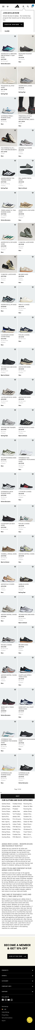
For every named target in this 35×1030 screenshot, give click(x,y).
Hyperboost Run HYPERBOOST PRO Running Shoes (27, 459)
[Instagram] (6, 999)
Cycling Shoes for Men (6, 837)
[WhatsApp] (12, 999)
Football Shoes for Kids (17, 829)
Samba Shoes (6, 804)
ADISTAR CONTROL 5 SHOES (26, 554)
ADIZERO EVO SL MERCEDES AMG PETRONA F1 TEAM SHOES (9, 55)
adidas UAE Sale (17, 816)
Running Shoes (28, 809)
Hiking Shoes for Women (6, 832)
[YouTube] (9, 999)
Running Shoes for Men (28, 804)
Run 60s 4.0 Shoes (24, 335)
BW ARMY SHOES (23, 274)
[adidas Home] (17, 6)
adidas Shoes (28, 811)
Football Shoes (17, 804)
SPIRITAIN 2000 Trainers (8, 427)
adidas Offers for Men (17, 822)
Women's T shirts (28, 837)
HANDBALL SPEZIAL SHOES (9, 554)
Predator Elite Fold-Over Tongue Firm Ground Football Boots (26, 117)
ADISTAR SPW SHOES (25, 367)
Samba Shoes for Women (6, 814)
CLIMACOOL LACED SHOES (26, 242)
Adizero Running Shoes (28, 814)
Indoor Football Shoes (17, 824)
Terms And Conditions (7, 1017)
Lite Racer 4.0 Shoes (25, 491)
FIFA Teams (16, 832)
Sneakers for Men (28, 816)
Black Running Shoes (28, 824)
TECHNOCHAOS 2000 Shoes (9, 367)
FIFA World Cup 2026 (17, 827)
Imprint (3, 1020)
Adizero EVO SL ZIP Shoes (8, 304)
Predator (15, 809)
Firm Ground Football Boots (17, 819)
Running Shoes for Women (28, 819)
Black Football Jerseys (6, 827)
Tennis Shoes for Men (6, 811)
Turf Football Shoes (17, 814)
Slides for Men (28, 822)
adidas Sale (16, 811)
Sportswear (27, 827)
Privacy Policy (5, 1015)
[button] (15, 36)
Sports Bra (5, 816)
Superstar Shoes (6, 824)
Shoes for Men (28, 806)
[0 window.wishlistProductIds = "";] (7, 6)
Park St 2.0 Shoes (24, 304)
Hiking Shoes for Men (6, 806)
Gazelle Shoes (6, 829)
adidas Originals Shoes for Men (6, 809)
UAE (5, 1009)
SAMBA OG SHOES (24, 584)
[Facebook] (3, 999)
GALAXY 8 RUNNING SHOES (8, 458)
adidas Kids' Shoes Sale (17, 806)
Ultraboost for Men (28, 829)
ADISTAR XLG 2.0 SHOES (25, 148)
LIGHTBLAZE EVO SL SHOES (9, 397)
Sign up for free (15, 956)
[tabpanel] (17, 415)
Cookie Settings (5, 1012)
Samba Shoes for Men (6, 819)
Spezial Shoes (6, 834)
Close (7, 31)
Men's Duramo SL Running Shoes (28, 834)
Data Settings (5, 1006)
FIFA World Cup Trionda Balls (17, 837)
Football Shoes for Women (17, 834)
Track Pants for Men (28, 832)
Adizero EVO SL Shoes (25, 86)
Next (17, 796)
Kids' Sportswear (6, 822)
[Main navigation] (3, 6)
